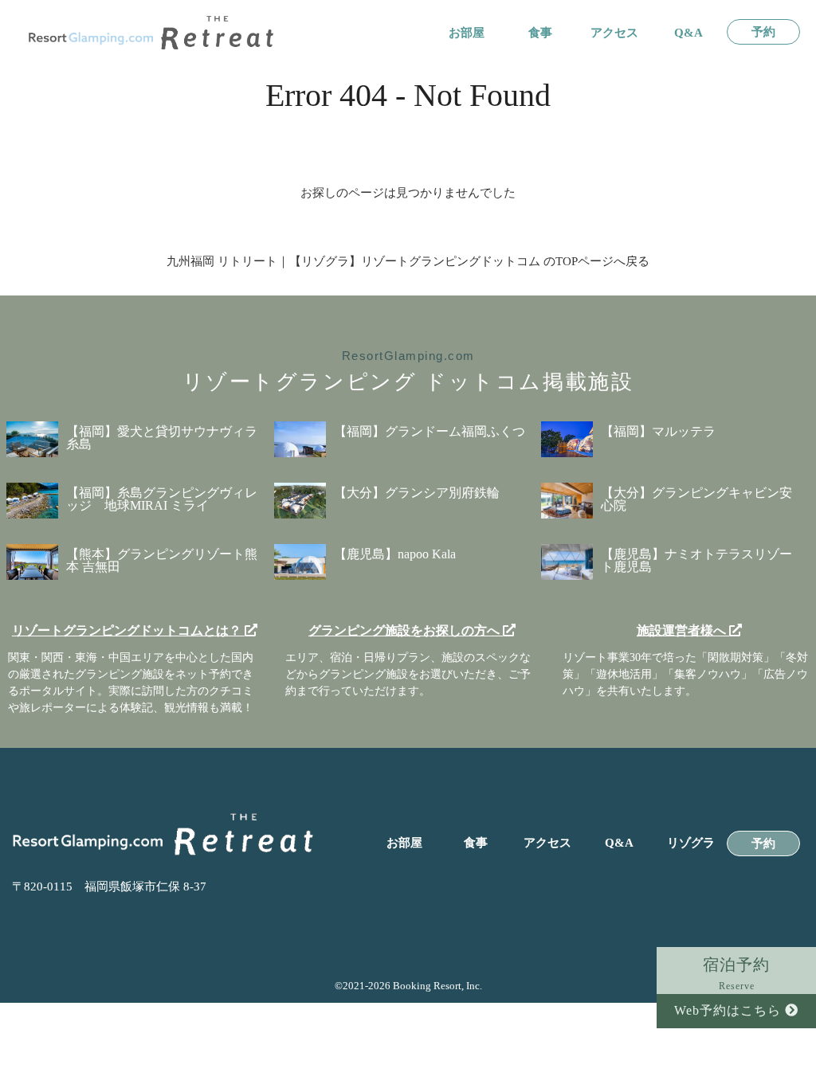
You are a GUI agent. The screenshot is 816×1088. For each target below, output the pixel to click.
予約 (763, 32)
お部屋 (466, 33)
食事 (540, 33)
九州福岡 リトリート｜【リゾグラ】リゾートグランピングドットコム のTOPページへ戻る (408, 261)
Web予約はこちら (729, 1010)
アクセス (614, 33)
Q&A (688, 33)
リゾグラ (691, 843)
